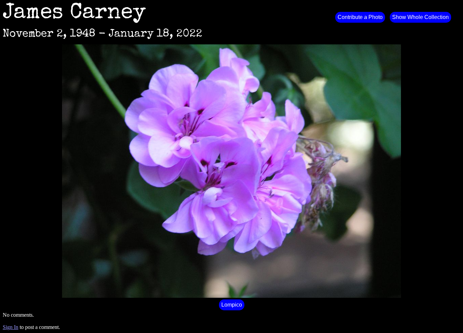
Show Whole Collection (420, 17)
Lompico (231, 305)
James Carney (74, 13)
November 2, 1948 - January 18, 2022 (102, 34)
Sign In (10, 327)
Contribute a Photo (360, 17)
